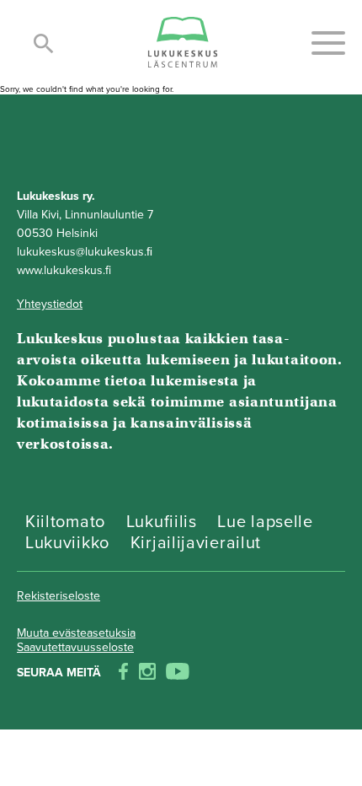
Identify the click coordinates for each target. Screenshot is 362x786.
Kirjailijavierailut (195, 543)
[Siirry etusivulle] (182, 43)
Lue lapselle (264, 522)
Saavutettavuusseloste (75, 647)
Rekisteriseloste (58, 596)
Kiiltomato (65, 522)
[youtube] (177, 673)
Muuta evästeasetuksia (76, 633)
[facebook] (123, 673)
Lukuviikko (67, 543)
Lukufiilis (161, 522)
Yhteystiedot (50, 304)
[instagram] (147, 673)
